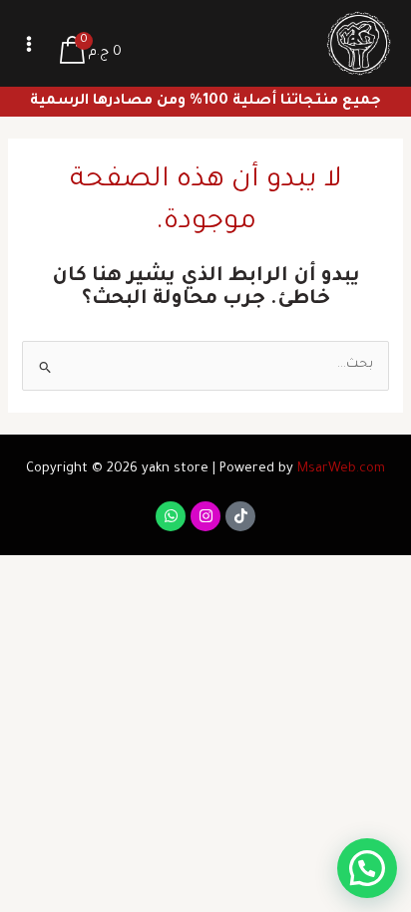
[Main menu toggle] (29, 44)
